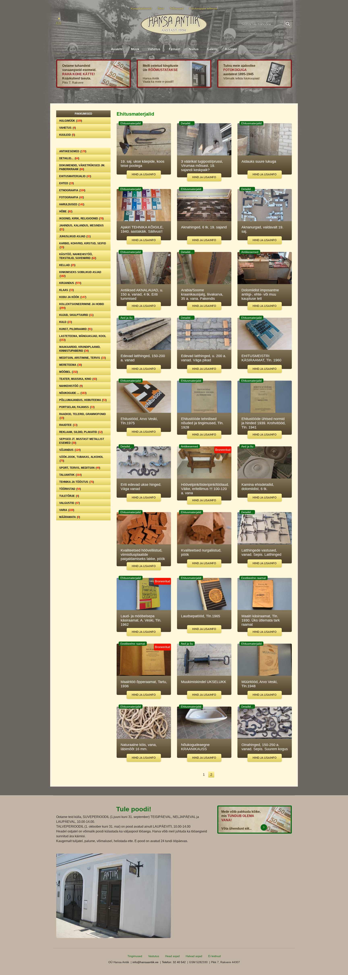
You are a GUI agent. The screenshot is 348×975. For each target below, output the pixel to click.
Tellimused (176, 8)
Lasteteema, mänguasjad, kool (82, 338)
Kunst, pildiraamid (75, 329)
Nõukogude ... (72, 393)
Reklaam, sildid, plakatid (81, 432)
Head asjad (172, 956)
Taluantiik (70, 474)
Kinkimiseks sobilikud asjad (80, 274)
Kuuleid (67, 134)
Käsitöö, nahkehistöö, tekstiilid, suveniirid (77, 256)
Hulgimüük (70, 120)
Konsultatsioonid (141, 8)
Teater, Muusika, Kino (78, 378)
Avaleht (116, 49)
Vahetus (154, 49)
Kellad (67, 265)
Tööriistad (70, 488)
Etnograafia (72, 190)
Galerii (212, 49)
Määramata (69, 517)
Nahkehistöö (71, 385)
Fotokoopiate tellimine (203, 8)
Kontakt (231, 49)
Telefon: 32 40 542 (174, 962)
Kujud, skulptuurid (76, 314)
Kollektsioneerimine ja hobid (81, 306)
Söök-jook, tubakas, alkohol (81, 458)
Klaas (66, 290)
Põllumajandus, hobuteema (83, 400)
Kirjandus (70, 283)
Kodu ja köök (72, 297)
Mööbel (68, 371)
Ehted (66, 183)
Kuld (65, 322)
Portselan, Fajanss (76, 407)
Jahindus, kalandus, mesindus (81, 227)
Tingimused (134, 956)
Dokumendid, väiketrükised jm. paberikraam (82, 167)
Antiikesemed (72, 151)
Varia (66, 510)
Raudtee (68, 424)
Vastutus (153, 956)
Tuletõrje (69, 495)
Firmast (174, 49)
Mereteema (70, 364)
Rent (161, 8)
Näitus (194, 49)
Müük (135, 49)
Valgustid (69, 502)
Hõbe (65, 211)
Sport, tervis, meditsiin (79, 467)
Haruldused (71, 204)
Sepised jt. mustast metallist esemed (81, 441)
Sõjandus (70, 449)
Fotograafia (71, 197)
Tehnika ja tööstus (76, 481)
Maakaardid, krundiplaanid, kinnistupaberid (79, 348)
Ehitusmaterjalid (75, 176)
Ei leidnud (214, 956)
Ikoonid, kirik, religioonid (81, 218)
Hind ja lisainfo (144, 174)
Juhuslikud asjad (75, 236)
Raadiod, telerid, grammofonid (82, 416)
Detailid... (69, 158)
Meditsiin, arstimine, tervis (82, 357)
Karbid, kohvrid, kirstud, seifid (82, 245)
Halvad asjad (194, 956)
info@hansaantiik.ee (145, 962)
